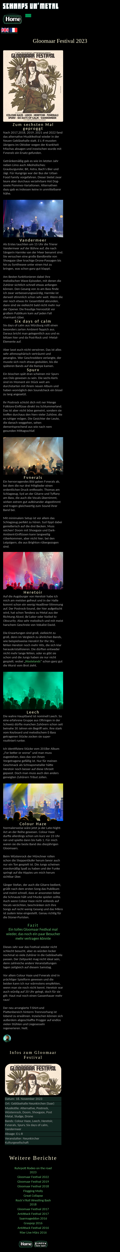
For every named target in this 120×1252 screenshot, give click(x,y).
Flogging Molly (33, 1191)
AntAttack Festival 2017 (33, 1214)
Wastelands (32, 661)
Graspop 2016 (33, 1223)
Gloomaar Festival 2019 (33, 1181)
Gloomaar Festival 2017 (33, 1209)
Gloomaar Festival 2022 (33, 1177)
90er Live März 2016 (33, 1232)
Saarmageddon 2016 (33, 1218)
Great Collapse (33, 1195)
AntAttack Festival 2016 (33, 1228)
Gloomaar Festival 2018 (33, 1186)
